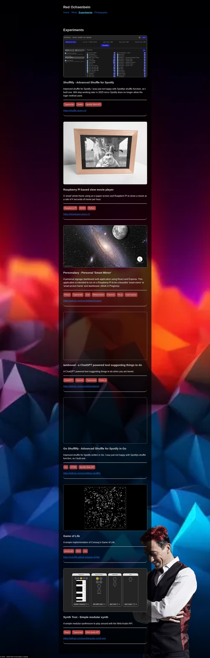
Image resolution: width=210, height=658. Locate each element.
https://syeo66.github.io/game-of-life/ (81, 557)
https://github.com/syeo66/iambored (81, 386)
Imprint (25, 657)
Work (74, 12)
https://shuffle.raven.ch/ (74, 110)
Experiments (85, 12)
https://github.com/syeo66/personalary (82, 301)
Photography (100, 12)
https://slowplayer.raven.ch (76, 214)
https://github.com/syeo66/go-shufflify (82, 473)
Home (66, 12)
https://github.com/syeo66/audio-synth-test (84, 638)
